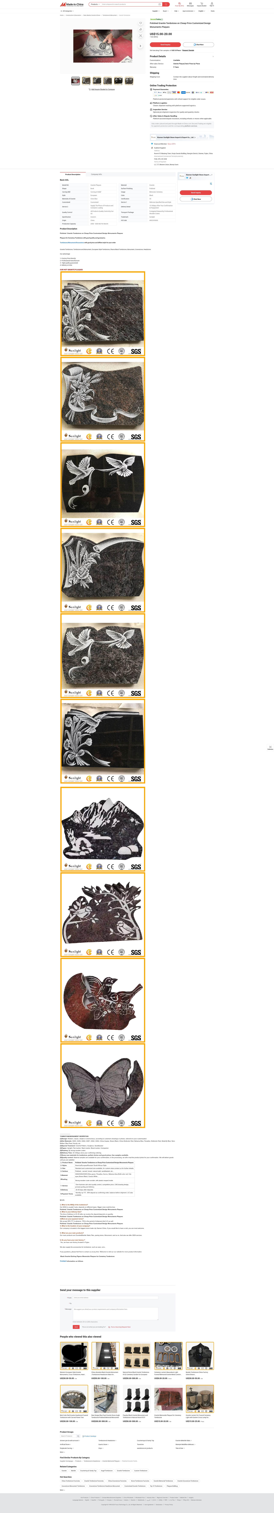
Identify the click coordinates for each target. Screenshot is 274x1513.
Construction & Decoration (73, 15)
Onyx (100, 1448)
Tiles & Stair (179, 1448)
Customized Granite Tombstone (134, 1486)
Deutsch (133, 1500)
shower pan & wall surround (69, 1440)
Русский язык (118, 1500)
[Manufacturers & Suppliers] (71, 4)
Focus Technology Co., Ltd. (123, 1504)
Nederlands (141, 1500)
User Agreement (149, 1504)
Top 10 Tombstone (156, 1486)
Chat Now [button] (200, 45)
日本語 (160, 1500)
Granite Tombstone (124, 15)
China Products (95, 1497)
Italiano (126, 1500)
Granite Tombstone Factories (94, 1481)
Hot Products (84, 1497)
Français (109, 1500)
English (87, 1500)
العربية (148, 1500)
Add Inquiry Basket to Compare (103, 89)
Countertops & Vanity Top (145, 1440)
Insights (191, 1497)
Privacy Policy (169, 1504)
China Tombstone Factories (71, 1481)
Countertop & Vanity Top (88, 1471)
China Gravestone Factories (117, 1481)
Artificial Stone (65, 1444)
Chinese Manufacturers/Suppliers (111, 1497)
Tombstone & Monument (110, 15)
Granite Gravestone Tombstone (187, 1481)
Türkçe (179, 1500)
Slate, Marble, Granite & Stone (91, 15)
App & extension (188, 11)
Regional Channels (162, 1497)
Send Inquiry (165, 45)
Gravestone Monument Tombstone (73, 1486)
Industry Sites (151, 1497)
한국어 (154, 1500)
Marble (73, 1471)
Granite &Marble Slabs (183, 1440)
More (62, 1490)
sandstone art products (145, 1448)
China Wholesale (128, 1497)
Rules (212, 11)
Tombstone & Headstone (106, 1440)
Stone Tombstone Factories (140, 1481)
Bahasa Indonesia (196, 1500)
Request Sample (188, 50)
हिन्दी (166, 1500)
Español (93, 1500)
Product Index (174, 1497)
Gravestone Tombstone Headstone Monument (104, 1486)
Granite (64, 1471)
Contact (63, 1261)
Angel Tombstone (106, 1471)
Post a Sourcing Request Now (119, 1327)
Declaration (159, 1504)
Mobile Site (183, 1497)
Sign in (212, 6)
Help (175, 11)
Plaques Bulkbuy (172, 1486)
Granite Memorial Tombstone (163, 1481)
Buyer (165, 11)
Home (61, 15)
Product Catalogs (90, 1436)
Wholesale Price (140, 1497)
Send (76, 1327)
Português (101, 1500)
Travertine (140, 1444)
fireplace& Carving (66, 1448)
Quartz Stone (102, 1444)
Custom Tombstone (140, 1471)
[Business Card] (211, 183)
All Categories (67, 11)
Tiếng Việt (186, 1500)
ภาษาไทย (172, 1500)
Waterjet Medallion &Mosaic (185, 1444)
